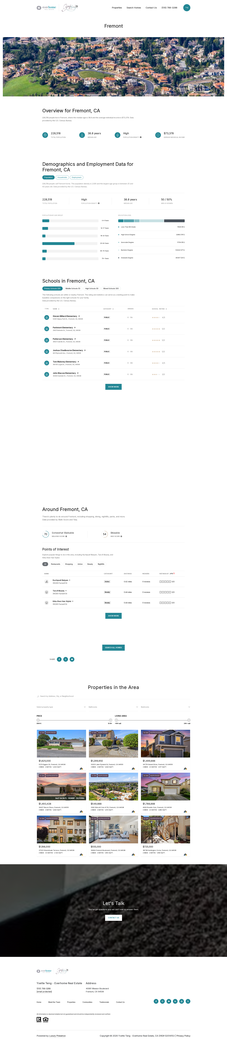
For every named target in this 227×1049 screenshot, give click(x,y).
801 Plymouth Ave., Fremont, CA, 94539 (67, 353)
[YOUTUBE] (168, 1001)
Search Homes (134, 7)
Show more (113, 616)
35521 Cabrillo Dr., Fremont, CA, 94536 (66, 342)
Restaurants (56, 564)
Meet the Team (54, 1002)
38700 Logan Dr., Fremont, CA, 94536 (66, 364)
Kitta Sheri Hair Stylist (62, 601)
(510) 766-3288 (169, 7)
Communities (87, 1002)
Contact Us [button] (113, 918)
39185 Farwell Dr (60, 594)
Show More (113, 387)
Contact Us (151, 7)
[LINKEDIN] (175, 1001)
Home (39, 1002)
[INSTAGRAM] (162, 1001)
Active (81, 564)
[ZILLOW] (181, 1001)
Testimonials (104, 1002)
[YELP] (188, 1001)
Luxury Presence (57, 1036)
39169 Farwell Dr (60, 583)
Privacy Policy (183, 1036)
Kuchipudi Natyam (60, 580)
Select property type (45, 707)
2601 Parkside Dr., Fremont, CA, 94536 (66, 330)
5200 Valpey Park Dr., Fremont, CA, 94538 (68, 319)
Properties (117, 7)
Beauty (91, 564)
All (46, 564)
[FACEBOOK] (156, 1001)
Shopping (70, 564)
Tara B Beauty (58, 591)
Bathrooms (93, 707)
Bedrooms (145, 707)
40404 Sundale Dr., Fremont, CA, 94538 (67, 376)
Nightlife (102, 564)
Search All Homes (113, 648)
